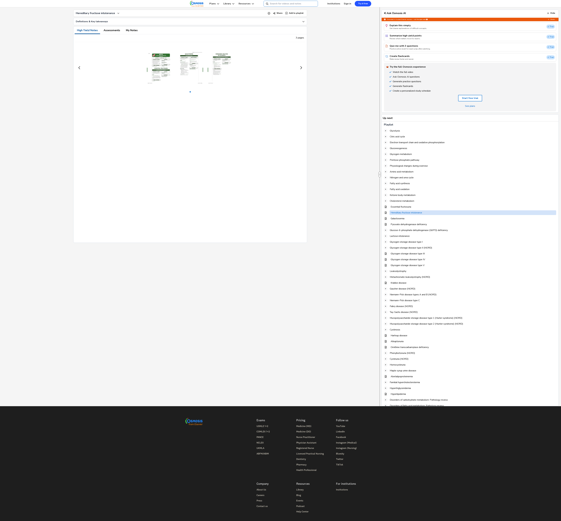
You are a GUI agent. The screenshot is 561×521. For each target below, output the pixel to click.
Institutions (333, 3)
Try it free (363, 3)
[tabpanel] (190, 138)
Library (227, 3)
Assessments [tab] (112, 30)
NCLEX (260, 442)
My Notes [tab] (132, 30)
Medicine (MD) (303, 426)
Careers (260, 495)
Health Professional (306, 469)
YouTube (340, 426)
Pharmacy (301, 464)
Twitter (339, 459)
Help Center (302, 511)
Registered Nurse (305, 448)
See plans (470, 106)
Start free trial (470, 98)
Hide (552, 13)
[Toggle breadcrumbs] (118, 13)
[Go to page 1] (190, 92)
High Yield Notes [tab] (87, 30)
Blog (298, 495)
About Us (261, 489)
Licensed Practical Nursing (310, 453)
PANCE (260, 437)
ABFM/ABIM (263, 453)
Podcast (300, 506)
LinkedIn (340, 431)
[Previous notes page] (79, 68)
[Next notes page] (301, 68)
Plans (212, 3)
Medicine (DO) (303, 431)
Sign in (347, 3)
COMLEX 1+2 (263, 431)
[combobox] (290, 3)
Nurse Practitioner (305, 437)
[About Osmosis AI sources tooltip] (427, 19)
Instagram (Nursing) (346, 448)
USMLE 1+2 (262, 426)
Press (259, 500)
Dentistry (301, 459)
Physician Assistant (306, 442)
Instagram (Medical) (346, 442)
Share (279, 13)
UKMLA (260, 448)
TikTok (339, 464)
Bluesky (340, 453)
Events (299, 500)
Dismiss (552, 19)
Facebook (341, 437)
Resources (245, 3)
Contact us (262, 506)
